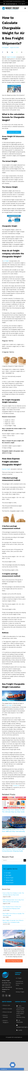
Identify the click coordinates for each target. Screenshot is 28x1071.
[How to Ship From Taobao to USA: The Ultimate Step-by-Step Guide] (14, 797)
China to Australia (5, 1016)
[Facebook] (2, 52)
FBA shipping (19, 988)
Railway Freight (20, 992)
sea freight (9, 705)
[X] (7, 52)
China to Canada (7, 1008)
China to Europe (7, 1012)
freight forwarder (11, 57)
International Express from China (19, 983)
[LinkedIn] (12, 52)
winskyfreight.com (18, 1037)
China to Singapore (5, 1021)
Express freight (6, 469)
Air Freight (19, 978)
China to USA (6, 1005)
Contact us (16, 785)
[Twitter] (6, 995)
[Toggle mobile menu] (25, 8)
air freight (6, 261)
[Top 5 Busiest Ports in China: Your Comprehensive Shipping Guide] (14, 836)
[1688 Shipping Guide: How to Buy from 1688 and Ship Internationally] (14, 817)
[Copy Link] (21, 52)
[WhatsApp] (17, 52)
